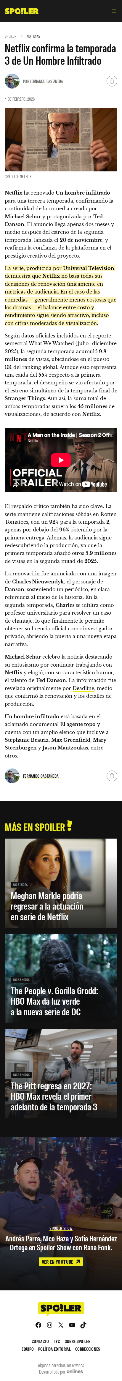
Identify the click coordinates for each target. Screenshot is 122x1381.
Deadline (83, 688)
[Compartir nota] (112, 81)
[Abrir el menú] (113, 11)
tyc (57, 1341)
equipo (28, 1349)
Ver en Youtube (58, 1261)
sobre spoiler (77, 1341)
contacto (40, 1341)
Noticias (33, 36)
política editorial (54, 1349)
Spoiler (10, 36)
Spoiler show (60, 1228)
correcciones (87, 1349)
